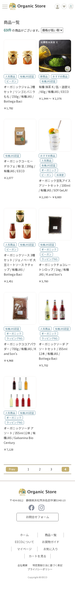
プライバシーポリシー (40, 569)
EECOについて (24, 542)
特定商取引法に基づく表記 (47, 565)
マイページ (24, 549)
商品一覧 (50, 535)
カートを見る (37, 556)
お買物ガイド (50, 542)
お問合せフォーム (37, 517)
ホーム (24, 535)
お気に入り (50, 549)
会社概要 (23, 565)
